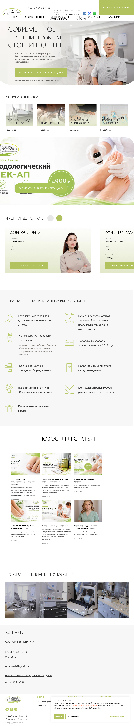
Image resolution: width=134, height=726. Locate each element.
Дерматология (49, 123)
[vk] (7, 709)
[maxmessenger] (15, 709)
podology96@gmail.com (17, 666)
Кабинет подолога (21, 610)
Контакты (80, 19)
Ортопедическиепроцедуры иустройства (113, 120)
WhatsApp (10, 657)
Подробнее (43, 130)
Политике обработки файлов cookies (83, 705)
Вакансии (113, 17)
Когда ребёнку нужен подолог (55, 526)
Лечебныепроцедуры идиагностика (80, 120)
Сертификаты (58, 19)
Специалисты (60, 17)
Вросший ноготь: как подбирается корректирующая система (24, 481)
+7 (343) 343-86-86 (38, 7)
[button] (116, 7)
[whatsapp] (11, 709)
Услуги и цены (34, 17)
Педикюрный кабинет (52, 610)
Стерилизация (113, 610)
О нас (14, 17)
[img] (89, 13)
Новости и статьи (88, 17)
